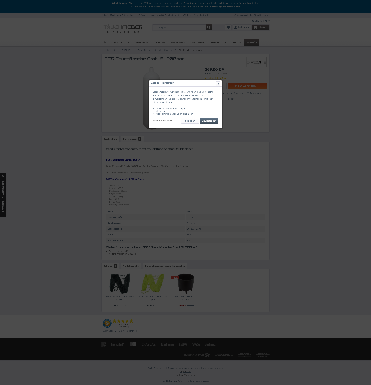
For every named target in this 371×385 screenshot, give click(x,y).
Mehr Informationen (163, 120)
